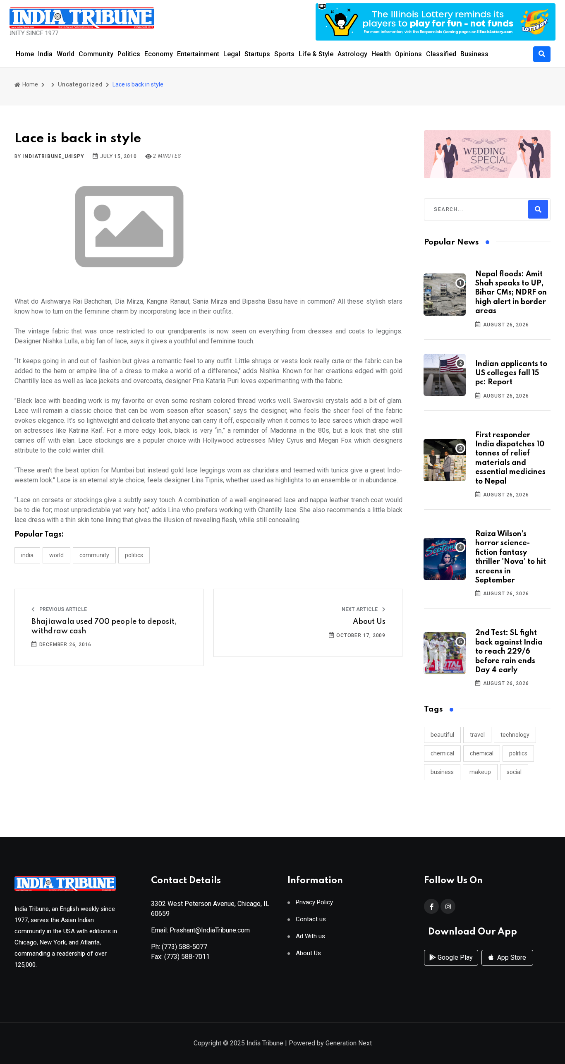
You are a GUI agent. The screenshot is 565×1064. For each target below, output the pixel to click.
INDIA (27, 555)
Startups (257, 54)
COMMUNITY (94, 555)
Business (474, 54)
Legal (231, 54)
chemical (442, 753)
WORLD (56, 555)
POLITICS (134, 555)
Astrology (352, 54)
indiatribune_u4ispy (53, 156)
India (45, 54)
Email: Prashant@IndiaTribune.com (200, 930)
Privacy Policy (314, 902)
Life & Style (316, 54)
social (514, 772)
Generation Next (349, 1043)
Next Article (360, 609)
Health (381, 54)
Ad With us (310, 936)
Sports (284, 54)
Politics (128, 54)
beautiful (442, 734)
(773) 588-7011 (187, 957)
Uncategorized (80, 84)
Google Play (454, 957)
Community (96, 54)
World (65, 54)
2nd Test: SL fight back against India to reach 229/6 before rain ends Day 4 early (509, 651)
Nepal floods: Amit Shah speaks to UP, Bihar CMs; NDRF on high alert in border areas (511, 293)
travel (477, 734)
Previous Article (62, 609)
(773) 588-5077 (184, 947)
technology (514, 734)
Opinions (408, 54)
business (442, 772)
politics (518, 753)
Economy (158, 54)
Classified (441, 54)
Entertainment (198, 54)
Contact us (311, 919)
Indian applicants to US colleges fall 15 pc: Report (511, 373)
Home (25, 54)
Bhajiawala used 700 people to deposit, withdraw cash (104, 626)
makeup (480, 772)
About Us (369, 621)
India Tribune (265, 1043)
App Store (511, 957)
